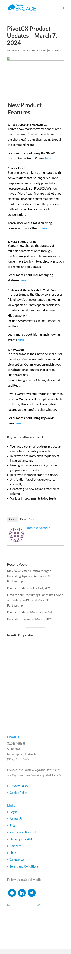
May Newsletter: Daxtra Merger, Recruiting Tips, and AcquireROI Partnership (29, 576)
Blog (50, 50)
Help (13, 853)
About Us (16, 819)
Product (59, 50)
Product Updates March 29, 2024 (29, 612)
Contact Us (17, 860)
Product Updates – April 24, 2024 (29, 588)
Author (12, 519)
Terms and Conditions (24, 866)
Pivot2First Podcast (23, 832)
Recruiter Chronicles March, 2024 (30, 619)
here (48, 158)
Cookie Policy (19, 793)
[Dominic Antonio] (16, 539)
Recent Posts (27, 519)
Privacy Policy (19, 786)
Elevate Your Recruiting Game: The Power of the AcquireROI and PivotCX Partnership (35, 600)
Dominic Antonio (20, 50)
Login (13, 812)
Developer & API (21, 839)
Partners (15, 846)
